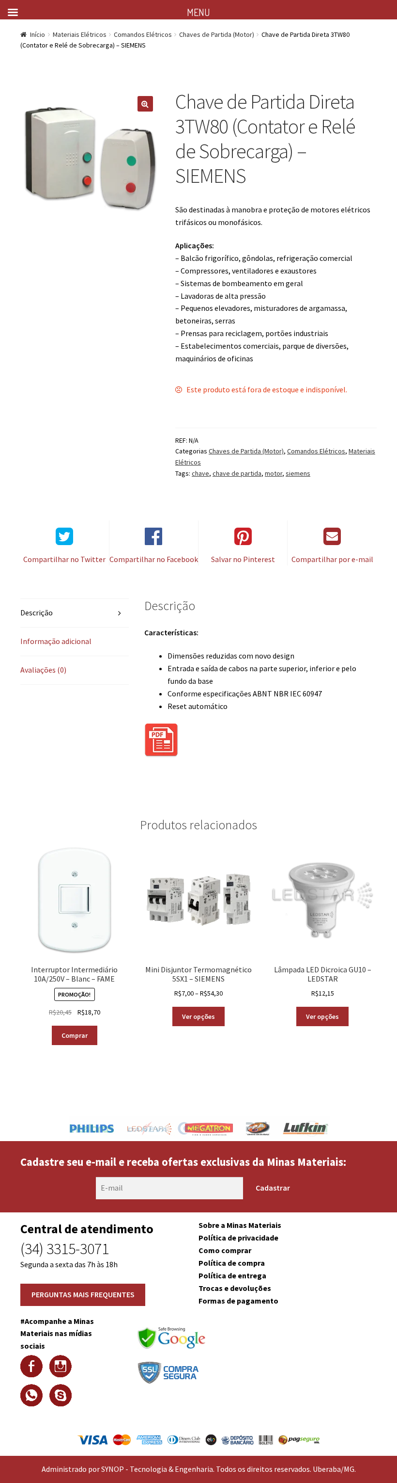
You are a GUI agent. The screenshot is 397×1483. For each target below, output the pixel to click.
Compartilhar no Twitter (64, 559)
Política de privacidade (238, 1237)
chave (200, 473)
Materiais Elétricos (80, 34)
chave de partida (237, 473)
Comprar (74, 1035)
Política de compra (231, 1263)
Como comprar (224, 1250)
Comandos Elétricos (143, 34)
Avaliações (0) (43, 670)
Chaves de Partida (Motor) (216, 34)
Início (37, 34)
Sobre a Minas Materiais (239, 1225)
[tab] (74, 613)
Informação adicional (56, 641)
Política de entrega (232, 1275)
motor (273, 473)
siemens (298, 473)
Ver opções (198, 1016)
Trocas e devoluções (234, 1288)
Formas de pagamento (238, 1301)
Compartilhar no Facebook (153, 559)
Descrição (36, 612)
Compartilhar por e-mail (332, 559)
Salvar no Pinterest (243, 559)
